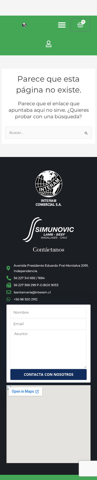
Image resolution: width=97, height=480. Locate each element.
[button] (62, 25)
